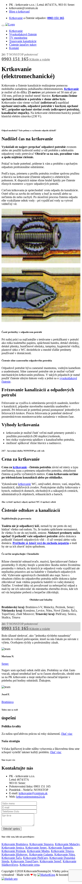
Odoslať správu (11, 828)
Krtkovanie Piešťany (35, 857)
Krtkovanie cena (29, 864)
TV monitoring (18, 37)
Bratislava (8, 702)
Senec (5, 663)
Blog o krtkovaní (19, 11)
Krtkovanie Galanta (41, 854)
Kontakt (14, 48)
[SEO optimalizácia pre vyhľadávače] (10, 878)
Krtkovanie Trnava (62, 851)
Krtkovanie (16, 18)
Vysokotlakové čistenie (23, 34)
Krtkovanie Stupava (41, 844)
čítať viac (66, 733)
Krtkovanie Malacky (67, 844)
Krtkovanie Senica (13, 847)
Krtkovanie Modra (38, 851)
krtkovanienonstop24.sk (30, 796)
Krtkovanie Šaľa (12, 857)
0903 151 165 (55, 18)
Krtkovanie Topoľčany (24, 861)
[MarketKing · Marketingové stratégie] (46, 874)
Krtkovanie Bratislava (15, 844)
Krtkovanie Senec (36, 847)
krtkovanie (20, 467)
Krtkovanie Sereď (50, 861)
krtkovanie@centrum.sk (33, 793)
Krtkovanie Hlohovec (15, 854)
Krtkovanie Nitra (64, 854)
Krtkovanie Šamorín (60, 847)
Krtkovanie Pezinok (14, 851)
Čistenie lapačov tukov (23, 44)
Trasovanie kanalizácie (22, 41)
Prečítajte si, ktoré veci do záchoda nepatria (41, 543)
